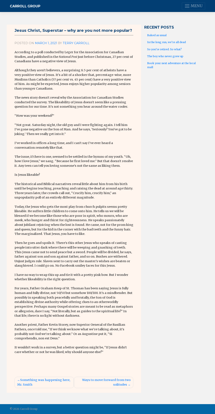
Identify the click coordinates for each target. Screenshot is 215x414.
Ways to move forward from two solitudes (106, 382)
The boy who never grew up (165, 56)
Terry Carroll (76, 43)
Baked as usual (156, 35)
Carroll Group (25, 6)
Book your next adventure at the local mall (171, 65)
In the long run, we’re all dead (166, 42)
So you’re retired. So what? (164, 49)
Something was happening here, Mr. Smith (43, 382)
